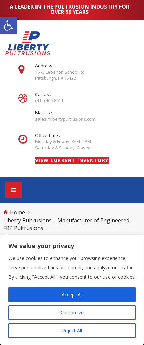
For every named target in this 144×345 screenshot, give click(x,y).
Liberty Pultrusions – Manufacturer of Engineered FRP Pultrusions (66, 224)
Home (17, 212)
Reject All (72, 330)
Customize (72, 312)
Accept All (72, 294)
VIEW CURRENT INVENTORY (72, 160)
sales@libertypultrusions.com (65, 119)
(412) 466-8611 (49, 100)
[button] (8, 25)
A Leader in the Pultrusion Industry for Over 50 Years (69, 9)
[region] (72, 290)
